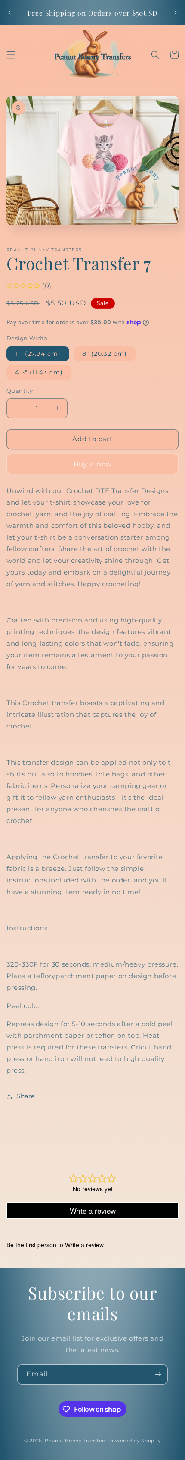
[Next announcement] (175, 12)
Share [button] (25, 1096)
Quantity (19, 390)
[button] (10, 54)
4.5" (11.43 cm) (39, 372)
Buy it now (93, 464)
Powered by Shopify (134, 1441)
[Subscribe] (157, 1374)
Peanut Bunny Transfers (75, 1441)
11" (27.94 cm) (38, 354)
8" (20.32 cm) (104, 354)
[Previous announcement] (9, 12)
